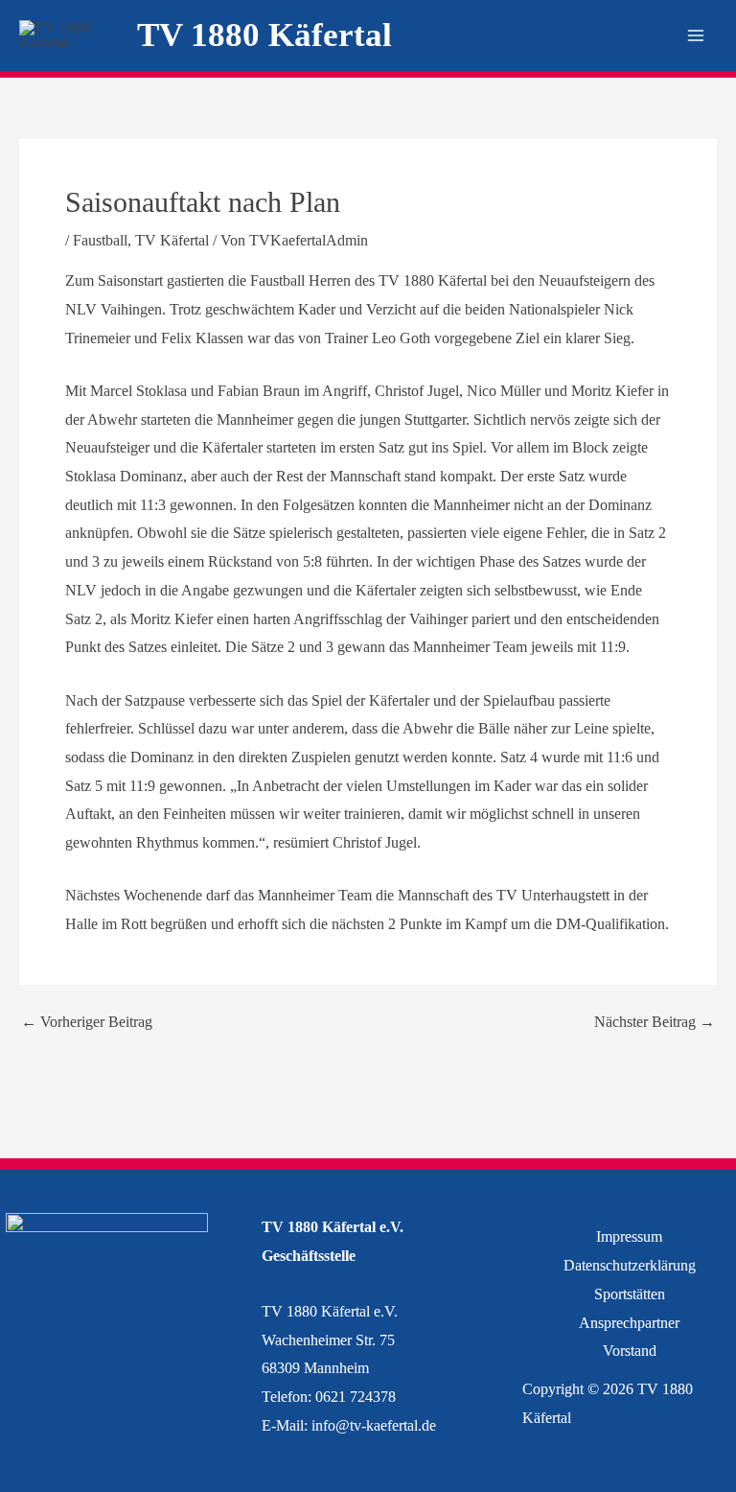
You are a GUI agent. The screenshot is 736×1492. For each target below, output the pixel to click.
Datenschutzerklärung (630, 1265)
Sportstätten (629, 1294)
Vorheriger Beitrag (86, 1022)
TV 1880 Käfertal (264, 35)
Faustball (100, 240)
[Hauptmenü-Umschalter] (696, 35)
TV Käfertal (172, 240)
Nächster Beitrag (654, 1022)
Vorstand (629, 1350)
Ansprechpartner (629, 1323)
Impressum (629, 1236)
